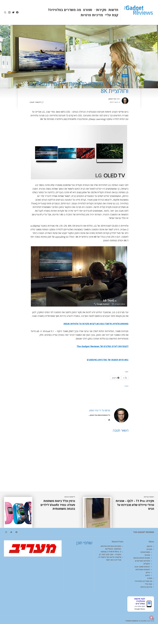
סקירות (101, 10)
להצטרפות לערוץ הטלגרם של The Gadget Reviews (102, 346)
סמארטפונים (145, 552)
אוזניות (147, 555)
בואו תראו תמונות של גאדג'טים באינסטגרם (107, 359)
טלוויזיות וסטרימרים (142, 561)
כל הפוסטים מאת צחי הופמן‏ (100, 415)
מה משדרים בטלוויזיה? (64, 10)
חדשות (113, 10)
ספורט (87, 10)
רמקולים (147, 563)
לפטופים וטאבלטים (143, 569)
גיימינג (147, 575)
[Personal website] (109, 420)
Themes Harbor (131, 621)
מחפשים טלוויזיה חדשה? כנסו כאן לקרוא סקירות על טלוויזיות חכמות (95, 323)
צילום (148, 572)
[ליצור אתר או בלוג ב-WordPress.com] (116, 619)
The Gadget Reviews (143, 532)
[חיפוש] (5, 12)
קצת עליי (111, 15)
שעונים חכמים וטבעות (141, 558)
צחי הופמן (112, 99)
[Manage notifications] (151, 618)
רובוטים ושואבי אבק (142, 566)
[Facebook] (17, 12)
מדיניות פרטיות (92, 15)
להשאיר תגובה (35, 102)
